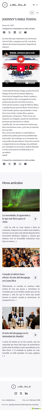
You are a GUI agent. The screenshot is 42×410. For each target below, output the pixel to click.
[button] (4, 32)
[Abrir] (37, 5)
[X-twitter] (21, 393)
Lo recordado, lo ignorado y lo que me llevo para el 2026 (16, 218)
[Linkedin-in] (26, 393)
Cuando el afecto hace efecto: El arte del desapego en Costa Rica (16, 277)
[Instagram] (15, 393)
